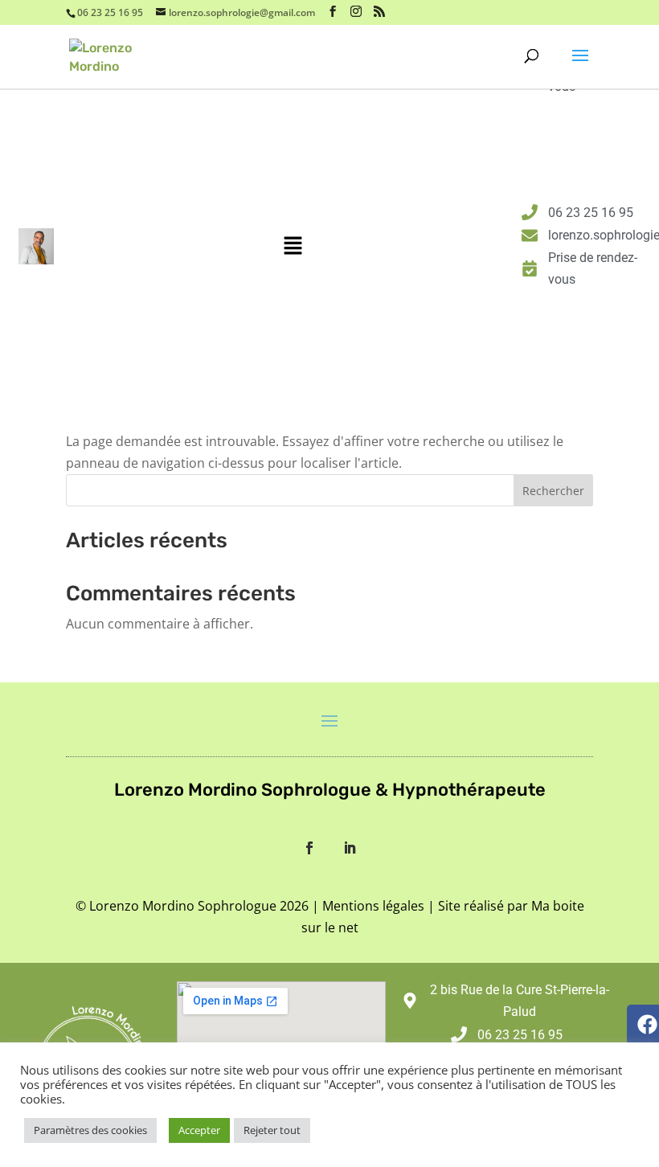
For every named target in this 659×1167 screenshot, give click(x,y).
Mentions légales (373, 906)
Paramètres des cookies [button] (90, 1130)
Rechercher (553, 490)
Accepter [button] (199, 1130)
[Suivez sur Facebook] (309, 848)
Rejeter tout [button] (272, 1130)
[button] (292, 246)
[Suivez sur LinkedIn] (349, 848)
